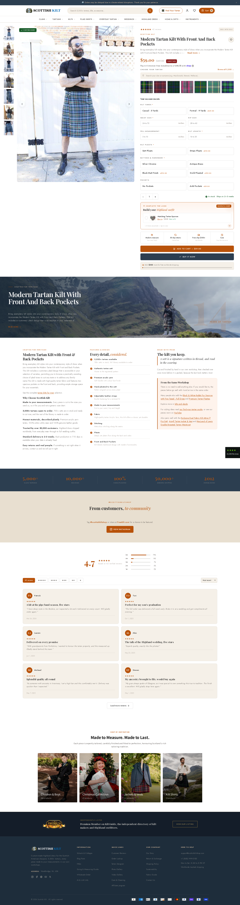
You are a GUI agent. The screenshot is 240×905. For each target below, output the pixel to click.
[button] (150, 29)
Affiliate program (118, 885)
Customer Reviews (119, 853)
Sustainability (151, 869)
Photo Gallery (117, 869)
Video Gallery (117, 874)
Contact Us (150, 880)
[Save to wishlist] (231, 39)
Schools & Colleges (84, 853)
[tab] (70, 179)
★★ (73, 580)
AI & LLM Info (82, 880)
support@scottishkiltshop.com (192, 853)
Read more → (194, 52)
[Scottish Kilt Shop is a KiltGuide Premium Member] (54, 824)
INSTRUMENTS (192, 19)
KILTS (70, 19)
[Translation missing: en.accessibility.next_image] (129, 104)
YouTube (177, 412)
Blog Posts (81, 858)
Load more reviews (118, 705)
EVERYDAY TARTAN (108, 19)
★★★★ (54, 580)
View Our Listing (185, 824)
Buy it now (189, 256)
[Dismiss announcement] (236, 2)
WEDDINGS (129, 19)
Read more (13, 327)
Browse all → (226, 69)
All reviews (29, 580)
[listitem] (8, 33)
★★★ (64, 580)
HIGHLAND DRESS (150, 19)
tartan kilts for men (46, 392)
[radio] (146, 87)
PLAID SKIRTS (86, 19)
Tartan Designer (118, 864)
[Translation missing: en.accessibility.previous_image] (22, 104)
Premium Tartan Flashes (199, 398)
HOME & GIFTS (171, 19)
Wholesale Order (84, 874)
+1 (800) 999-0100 (189, 858)
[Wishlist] (194, 10)
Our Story (150, 853)
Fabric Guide (151, 874)
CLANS (42, 19)
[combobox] (187, 75)
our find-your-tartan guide (191, 409)
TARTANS (56, 19)
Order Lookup (117, 858)
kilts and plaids (181, 404)
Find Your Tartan (173, 10)
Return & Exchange (154, 858)
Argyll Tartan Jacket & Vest (180, 421)
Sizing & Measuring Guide (87, 869)
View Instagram (121, 529)
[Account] (187, 10)
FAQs (79, 864)
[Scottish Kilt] (43, 10)
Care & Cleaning (118, 880)
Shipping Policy (152, 864)
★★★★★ (42, 580)
